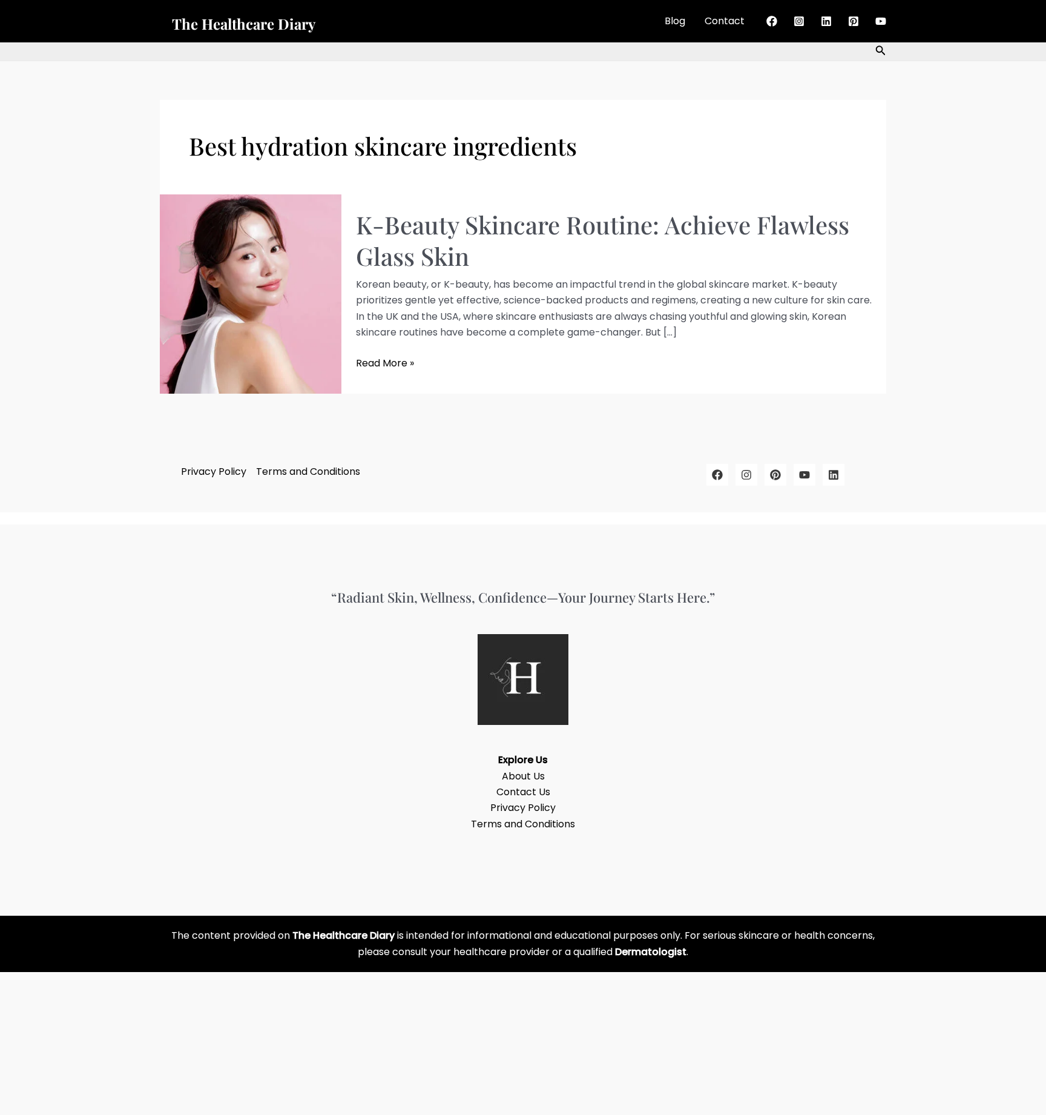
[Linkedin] (826, 21)
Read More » (385, 363)
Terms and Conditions (308, 471)
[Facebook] (771, 21)
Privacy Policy (213, 471)
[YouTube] (880, 21)
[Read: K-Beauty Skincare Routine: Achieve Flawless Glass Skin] (250, 293)
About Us (523, 776)
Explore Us (523, 760)
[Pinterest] (853, 21)
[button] (880, 51)
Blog (675, 21)
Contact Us (523, 792)
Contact (725, 21)
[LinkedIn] (833, 475)
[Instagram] (799, 21)
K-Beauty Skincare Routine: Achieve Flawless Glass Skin (602, 240)
